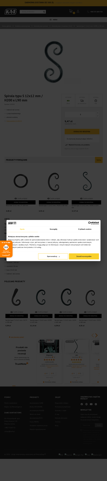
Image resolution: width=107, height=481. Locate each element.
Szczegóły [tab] (53, 229)
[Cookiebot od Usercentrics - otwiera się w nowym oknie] (90, 223)
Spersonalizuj (52, 256)
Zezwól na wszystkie (83, 256)
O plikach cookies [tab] (84, 229)
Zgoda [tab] (22, 229)
